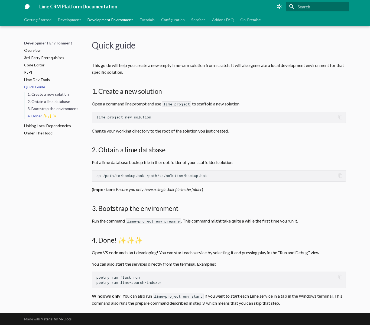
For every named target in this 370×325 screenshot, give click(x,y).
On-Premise (250, 19)
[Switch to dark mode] (279, 6)
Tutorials (147, 19)
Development (69, 19)
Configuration (173, 19)
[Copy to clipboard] (340, 117)
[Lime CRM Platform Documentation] (27, 6)
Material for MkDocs (56, 319)
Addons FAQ (223, 19)
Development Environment (110, 19)
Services (198, 19)
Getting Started (37, 19)
